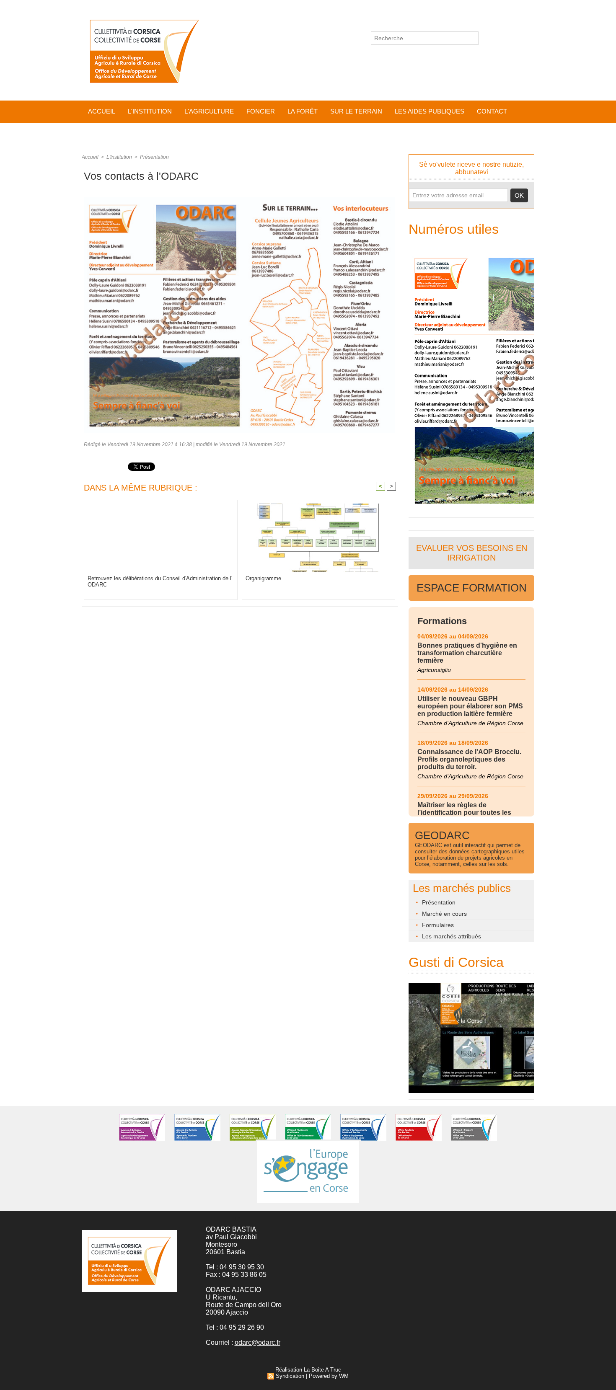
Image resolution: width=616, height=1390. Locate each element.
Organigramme (263, 578)
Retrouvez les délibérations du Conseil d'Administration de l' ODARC (160, 581)
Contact (492, 111)
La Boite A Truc (322, 1370)
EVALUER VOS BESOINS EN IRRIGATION (471, 552)
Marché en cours (443, 913)
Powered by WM (329, 1376)
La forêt (302, 111)
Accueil (101, 111)
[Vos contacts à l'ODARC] (239, 199)
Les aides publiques (429, 111)
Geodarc (442, 835)
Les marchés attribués (450, 936)
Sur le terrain (356, 111)
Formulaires (437, 925)
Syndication (290, 1376)
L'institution (150, 111)
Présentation (154, 157)
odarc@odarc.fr (257, 1342)
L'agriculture (209, 111)
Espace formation (472, 587)
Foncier (260, 111)
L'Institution (119, 157)
